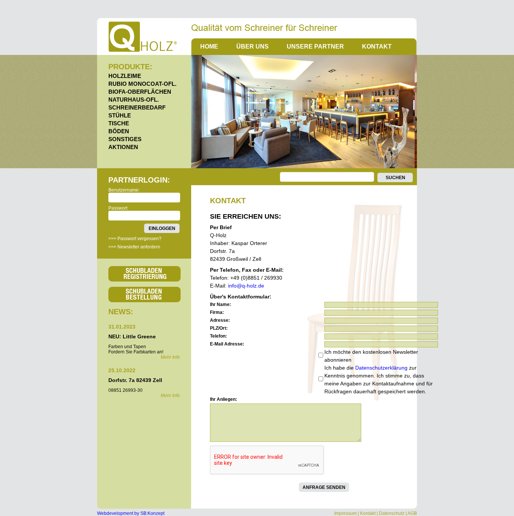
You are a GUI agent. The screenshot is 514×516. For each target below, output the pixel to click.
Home (209, 46)
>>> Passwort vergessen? (134, 238)
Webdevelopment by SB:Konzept (130, 513)
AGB (412, 513)
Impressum (345, 513)
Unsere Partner (315, 46)
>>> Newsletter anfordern (134, 247)
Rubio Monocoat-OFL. (142, 84)
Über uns (252, 46)
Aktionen (123, 147)
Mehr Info (170, 357)
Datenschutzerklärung (381, 368)
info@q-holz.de (246, 286)
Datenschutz (392, 513)
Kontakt (377, 46)
